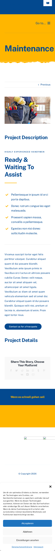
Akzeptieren (27, 523)
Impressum (38, 547)
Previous (45, 84)
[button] (50, 486)
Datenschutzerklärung (22, 547)
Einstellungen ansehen (27, 540)
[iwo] (33, 437)
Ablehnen (27, 531)
